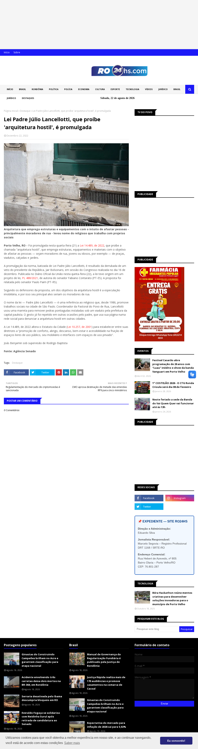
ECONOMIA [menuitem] (83, 89)
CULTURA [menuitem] (100, 89)
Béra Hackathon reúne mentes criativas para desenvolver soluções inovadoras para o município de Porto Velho (172, 598)
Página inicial (11, 111)
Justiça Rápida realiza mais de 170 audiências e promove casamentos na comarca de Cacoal (106, 682)
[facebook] (149, 498)
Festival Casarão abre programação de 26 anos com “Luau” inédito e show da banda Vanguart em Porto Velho (173, 365)
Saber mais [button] (72, 743)
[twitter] (149, 506)
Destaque (25, 111)
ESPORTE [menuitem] (115, 89)
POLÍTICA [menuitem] (53, 89)
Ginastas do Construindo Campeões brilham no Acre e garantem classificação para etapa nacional (40, 660)
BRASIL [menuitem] (22, 89)
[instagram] (179, 498)
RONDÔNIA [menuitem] (37, 89)
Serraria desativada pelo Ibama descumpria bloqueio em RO (42, 698)
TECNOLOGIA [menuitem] (132, 89)
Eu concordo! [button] (176, 740)
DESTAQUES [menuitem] (28, 98)
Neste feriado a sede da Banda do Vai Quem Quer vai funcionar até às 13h (173, 403)
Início (7, 52)
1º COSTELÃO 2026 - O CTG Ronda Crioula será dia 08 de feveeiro (173, 385)
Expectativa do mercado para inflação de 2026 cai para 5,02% (106, 724)
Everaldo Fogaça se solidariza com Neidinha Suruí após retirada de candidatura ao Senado (41, 718)
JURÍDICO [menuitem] (163, 89)
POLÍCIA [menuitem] (68, 89)
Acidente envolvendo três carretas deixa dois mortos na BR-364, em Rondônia (41, 680)
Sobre (17, 52)
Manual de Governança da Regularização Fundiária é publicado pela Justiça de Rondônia (104, 660)
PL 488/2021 (30, 278)
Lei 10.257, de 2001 (79, 327)
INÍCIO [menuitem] (10, 89)
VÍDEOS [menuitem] (149, 89)
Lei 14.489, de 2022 (92, 245)
